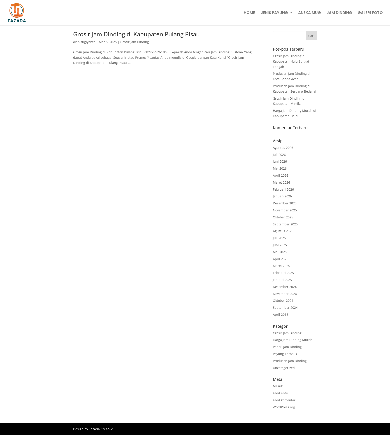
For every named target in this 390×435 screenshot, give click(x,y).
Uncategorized (284, 368)
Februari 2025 (283, 273)
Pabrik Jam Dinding (287, 347)
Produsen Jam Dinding (290, 361)
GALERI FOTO (370, 13)
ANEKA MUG (309, 13)
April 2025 (280, 259)
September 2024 (285, 307)
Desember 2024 (285, 287)
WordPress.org (284, 407)
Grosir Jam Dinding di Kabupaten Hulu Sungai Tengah (291, 61)
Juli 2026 (279, 154)
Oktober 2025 (283, 217)
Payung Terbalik (285, 354)
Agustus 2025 (283, 231)
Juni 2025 (280, 245)
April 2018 (280, 314)
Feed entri (280, 393)
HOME (249, 13)
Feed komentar (284, 400)
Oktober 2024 (283, 300)
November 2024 (285, 294)
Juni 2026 (280, 161)
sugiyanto (88, 42)
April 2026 (280, 175)
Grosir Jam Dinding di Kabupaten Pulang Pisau (136, 34)
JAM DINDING (339, 13)
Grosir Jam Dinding (134, 42)
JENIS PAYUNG (274, 13)
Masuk (278, 386)
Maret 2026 (281, 182)
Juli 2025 (279, 238)
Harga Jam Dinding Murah (292, 340)
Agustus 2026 (283, 147)
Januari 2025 (282, 280)
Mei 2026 (280, 168)
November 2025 (285, 210)
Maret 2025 (281, 266)
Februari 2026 (283, 189)
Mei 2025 (280, 252)
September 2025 (285, 224)
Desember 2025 (285, 203)
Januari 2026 (282, 196)
